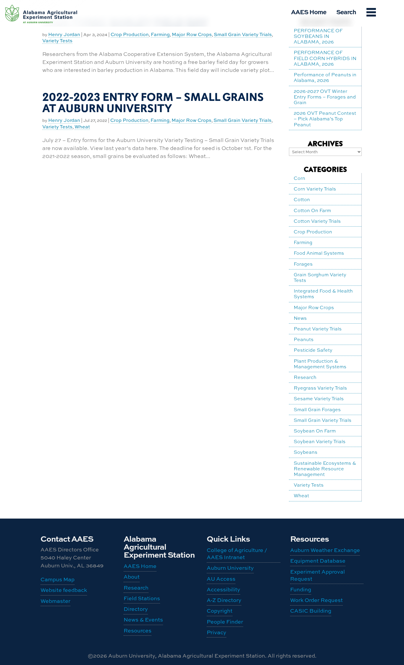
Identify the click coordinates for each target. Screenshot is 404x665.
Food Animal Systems (319, 253)
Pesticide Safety (313, 350)
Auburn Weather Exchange (325, 550)
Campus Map (58, 579)
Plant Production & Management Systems (320, 364)
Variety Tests (57, 127)
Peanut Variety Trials (318, 328)
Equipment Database (36, 7)
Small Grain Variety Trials (243, 35)
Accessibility (223, 589)
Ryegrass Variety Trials (320, 388)
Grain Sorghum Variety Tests (320, 277)
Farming (160, 35)
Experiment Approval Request (37, 25)
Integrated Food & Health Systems (323, 294)
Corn (299, 178)
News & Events (143, 619)
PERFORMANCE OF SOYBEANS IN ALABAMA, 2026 (318, 36)
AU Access (221, 578)
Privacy (216, 632)
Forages (303, 264)
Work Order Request (36, 53)
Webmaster (55, 601)
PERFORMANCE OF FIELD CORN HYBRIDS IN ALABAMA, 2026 (325, 58)
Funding (32, 41)
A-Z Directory (224, 600)
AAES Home (308, 11)
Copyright (219, 610)
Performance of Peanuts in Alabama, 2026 (325, 77)
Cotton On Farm (312, 210)
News (300, 318)
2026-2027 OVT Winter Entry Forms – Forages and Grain (325, 97)
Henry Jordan (64, 120)
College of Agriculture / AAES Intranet (237, 553)
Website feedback (64, 590)
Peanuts (303, 339)
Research (305, 377)
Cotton (302, 199)
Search (346, 11)
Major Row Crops (192, 35)
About (132, 576)
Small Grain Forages (317, 409)
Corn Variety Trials (315, 188)
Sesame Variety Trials (319, 398)
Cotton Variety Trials (317, 221)
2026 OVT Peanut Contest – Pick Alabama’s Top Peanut (325, 118)
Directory (136, 609)
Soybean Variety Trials (319, 441)
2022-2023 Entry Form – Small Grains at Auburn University (153, 102)
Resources (137, 630)
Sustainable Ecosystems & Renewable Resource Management (325, 468)
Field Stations (142, 598)
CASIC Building (33, 68)
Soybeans (305, 452)
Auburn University (230, 568)
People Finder (225, 621)
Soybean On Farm (315, 430)
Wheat (82, 127)
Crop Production (130, 35)
